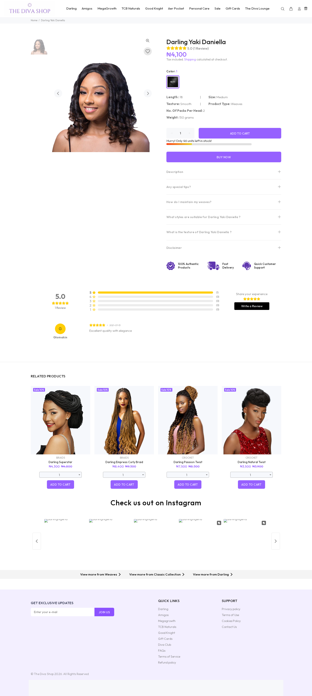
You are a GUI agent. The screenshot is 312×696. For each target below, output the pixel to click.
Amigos (163, 615)
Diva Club (164, 645)
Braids (60, 457)
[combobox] (60, 475)
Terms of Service (169, 656)
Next (148, 93)
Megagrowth (167, 621)
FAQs (161, 651)
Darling (163, 609)
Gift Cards (165, 639)
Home (34, 20)
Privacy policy (231, 609)
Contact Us (229, 627)
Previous (58, 93)
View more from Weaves (98, 574)
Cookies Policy (231, 621)
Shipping (190, 59)
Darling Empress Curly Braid (124, 462)
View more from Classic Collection (155, 574)
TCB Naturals (167, 627)
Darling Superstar (60, 462)
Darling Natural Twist (252, 462)
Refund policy (167, 662)
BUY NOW (224, 157)
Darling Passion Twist (188, 462)
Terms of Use (230, 615)
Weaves (236, 104)
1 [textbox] (59, 475)
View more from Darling (211, 574)
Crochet (188, 457)
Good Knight (166, 633)
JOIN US (104, 612)
